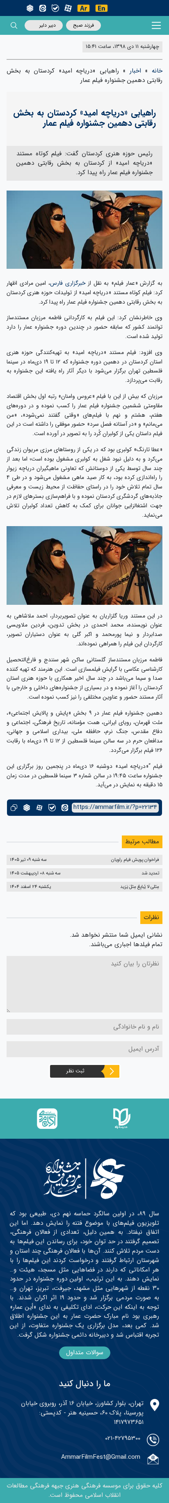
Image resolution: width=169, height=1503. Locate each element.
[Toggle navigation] (156, 25)
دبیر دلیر (47, 25)
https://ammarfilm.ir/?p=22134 (115, 807)
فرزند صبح (83, 25)
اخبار (135, 71)
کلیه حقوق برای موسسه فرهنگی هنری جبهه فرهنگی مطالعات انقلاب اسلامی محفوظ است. (84, 1490)
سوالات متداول (84, 1353)
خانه (157, 71)
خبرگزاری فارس (68, 283)
